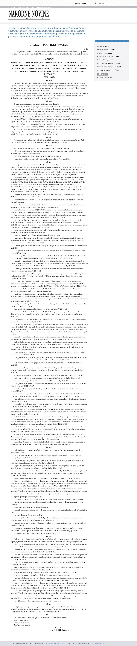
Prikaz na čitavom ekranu (104, 77)
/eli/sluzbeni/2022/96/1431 (110, 70)
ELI (63, 643)
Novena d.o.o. (99, 643)
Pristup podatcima (52, 643)
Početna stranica (101, 3)
